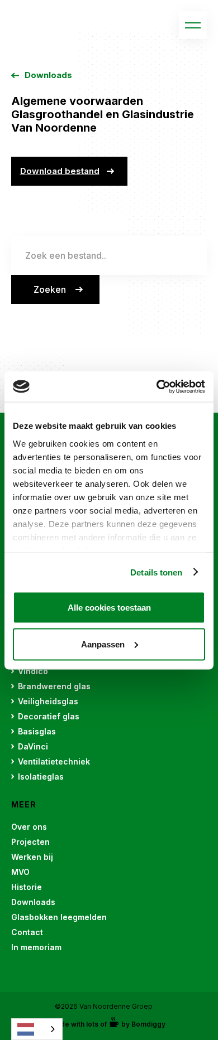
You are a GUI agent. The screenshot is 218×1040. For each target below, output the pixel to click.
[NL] (37, 1029)
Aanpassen (103, 644)
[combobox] (37, 1029)
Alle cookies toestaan (109, 607)
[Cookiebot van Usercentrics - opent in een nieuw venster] (156, 386)
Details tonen (156, 572)
